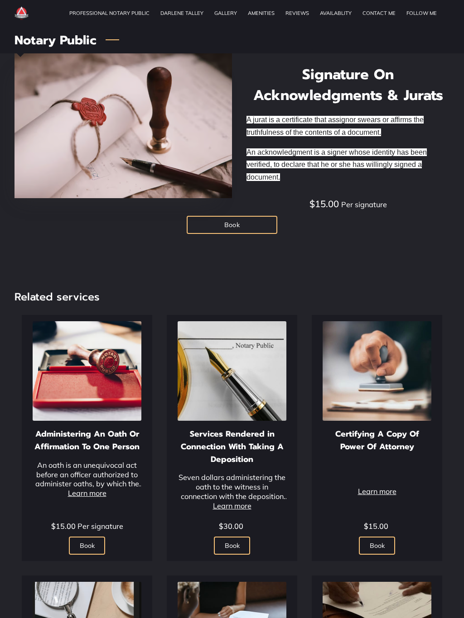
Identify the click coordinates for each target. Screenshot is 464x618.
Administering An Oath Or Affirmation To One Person (87, 440)
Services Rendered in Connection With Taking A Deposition (232, 446)
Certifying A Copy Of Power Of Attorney (377, 440)
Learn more (87, 493)
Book (231, 225)
